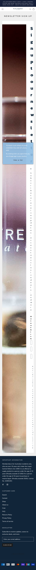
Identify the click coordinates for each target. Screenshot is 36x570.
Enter (15, 160)
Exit (21, 160)
